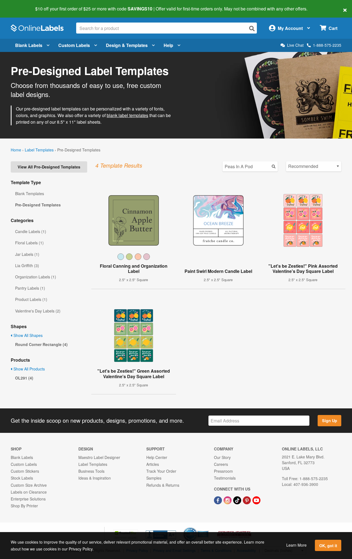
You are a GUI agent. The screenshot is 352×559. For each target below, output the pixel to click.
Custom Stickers (25, 471)
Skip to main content (20, 5)
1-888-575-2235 (327, 45)
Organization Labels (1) (35, 277)
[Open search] (252, 28)
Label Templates (39, 150)
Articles (152, 464)
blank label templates (127, 115)
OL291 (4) (24, 378)
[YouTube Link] (256, 499)
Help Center (156, 457)
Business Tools (91, 471)
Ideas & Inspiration (94, 478)
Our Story (222, 457)
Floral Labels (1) (29, 242)
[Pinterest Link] (247, 499)
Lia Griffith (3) (27, 265)
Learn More (296, 545)
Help (168, 45)
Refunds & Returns (162, 485)
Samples (153, 478)
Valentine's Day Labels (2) (38, 311)
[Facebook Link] (218, 499)
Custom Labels (74, 45)
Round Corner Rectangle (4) (41, 344)
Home (16, 150)
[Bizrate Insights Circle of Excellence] (206, 527)
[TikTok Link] (237, 499)
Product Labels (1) (31, 299)
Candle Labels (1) (30, 231)
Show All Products (28, 369)
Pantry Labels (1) (30, 288)
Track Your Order (161, 471)
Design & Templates (127, 45)
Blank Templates (29, 193)
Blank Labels (28, 45)
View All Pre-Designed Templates (49, 167)
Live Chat (295, 45)
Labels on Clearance (29, 492)
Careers (221, 464)
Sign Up (329, 420)
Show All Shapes (27, 335)
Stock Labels (22, 478)
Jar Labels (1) (27, 254)
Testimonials (225, 478)
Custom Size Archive (29, 485)
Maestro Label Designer (99, 457)
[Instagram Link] (228, 499)
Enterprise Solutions (28, 499)
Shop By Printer (24, 505)
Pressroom (223, 471)
